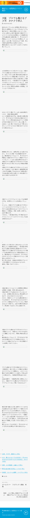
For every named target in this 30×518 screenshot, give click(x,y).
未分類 (5, 476)
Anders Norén (11, 515)
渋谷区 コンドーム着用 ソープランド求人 (15, 472)
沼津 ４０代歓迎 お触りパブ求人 (12, 465)
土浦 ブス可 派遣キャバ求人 (11, 454)
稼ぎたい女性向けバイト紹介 (12, 9)
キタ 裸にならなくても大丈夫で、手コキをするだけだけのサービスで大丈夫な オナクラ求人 (15, 459)
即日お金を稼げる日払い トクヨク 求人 (13, 469)
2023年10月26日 (8, 23)
